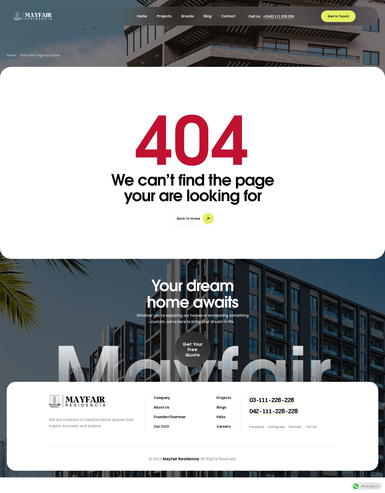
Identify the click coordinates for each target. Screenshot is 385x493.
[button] (278, 16)
